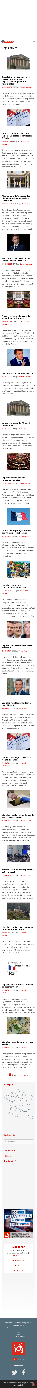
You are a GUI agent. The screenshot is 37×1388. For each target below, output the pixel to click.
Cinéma (9, 1156)
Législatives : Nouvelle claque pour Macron (16, 704)
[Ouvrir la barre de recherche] (28, 41)
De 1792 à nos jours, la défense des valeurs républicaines (16, 531)
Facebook (19, 1270)
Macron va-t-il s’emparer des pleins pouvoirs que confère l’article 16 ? (16, 198)
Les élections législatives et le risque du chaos (16, 758)
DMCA (14, 1359)
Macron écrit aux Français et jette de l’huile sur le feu (16, 259)
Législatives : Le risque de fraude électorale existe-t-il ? (18, 816)
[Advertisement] (18, 19)
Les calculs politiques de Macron (17, 373)
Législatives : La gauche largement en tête (13, 478)
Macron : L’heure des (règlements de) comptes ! (18, 870)
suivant (23, 1075)
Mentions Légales (18, 1385)
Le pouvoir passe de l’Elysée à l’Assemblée (16, 424)
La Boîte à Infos (11, 1161)
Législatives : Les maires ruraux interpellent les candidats (17, 928)
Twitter (19, 1265)
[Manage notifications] (33, 1384)
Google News (19, 1260)
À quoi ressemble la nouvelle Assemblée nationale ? (16, 317)
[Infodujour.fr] (7, 41)
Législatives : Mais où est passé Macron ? (17, 646)
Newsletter (19, 1255)
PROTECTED (21, 1359)
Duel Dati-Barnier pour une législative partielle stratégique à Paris (17, 135)
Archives (21, 1383)
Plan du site (29, 1383)
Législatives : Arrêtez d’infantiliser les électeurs (15, 586)
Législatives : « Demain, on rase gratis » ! (17, 1043)
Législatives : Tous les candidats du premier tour (17, 985)
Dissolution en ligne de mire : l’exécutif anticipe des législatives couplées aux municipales (16, 80)
